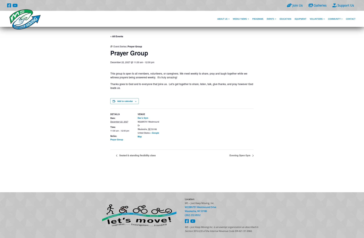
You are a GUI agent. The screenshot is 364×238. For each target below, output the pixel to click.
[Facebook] (9, 5)
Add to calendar (125, 101)
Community (334, 18)
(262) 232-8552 (192, 215)
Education (285, 18)
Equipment (300, 18)
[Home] (139, 215)
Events (271, 18)
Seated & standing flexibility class (137, 155)
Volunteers (316, 18)
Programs (257, 18)
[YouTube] (15, 5)
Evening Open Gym (240, 155)
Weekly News (240, 18)
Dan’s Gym (143, 117)
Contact (350, 18)
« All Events (116, 36)
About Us (222, 18)
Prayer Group (116, 139)
